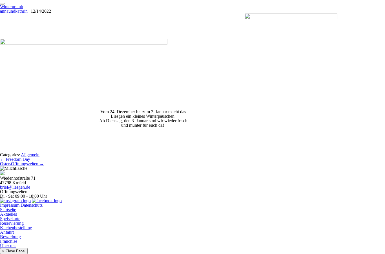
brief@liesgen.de (15, 187)
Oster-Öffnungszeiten (22, 163)
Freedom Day (15, 159)
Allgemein (30, 154)
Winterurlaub (11, 6)
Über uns (8, 245)
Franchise (8, 241)
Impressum (9, 205)
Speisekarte (10, 218)
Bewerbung (10, 236)
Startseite (8, 209)
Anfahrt (7, 232)
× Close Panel (13, 251)
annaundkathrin (14, 11)
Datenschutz (32, 205)
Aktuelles (8, 214)
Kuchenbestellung (16, 227)
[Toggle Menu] (2, 4)
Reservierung (12, 223)
